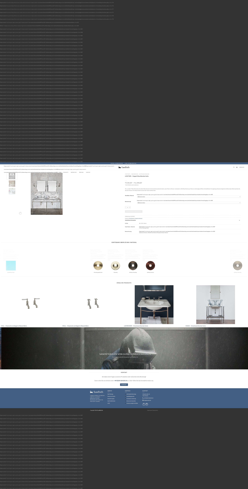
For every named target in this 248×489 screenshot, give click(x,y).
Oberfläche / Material (129, 195)
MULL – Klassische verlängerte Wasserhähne (75, 326)
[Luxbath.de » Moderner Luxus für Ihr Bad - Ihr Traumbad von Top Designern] (124, 167)
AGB (109, 403)
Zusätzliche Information (130, 220)
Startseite (127, 174)
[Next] (72, 194)
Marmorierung (128, 201)
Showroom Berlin (111, 396)
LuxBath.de (100, 410)
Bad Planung (110, 394)
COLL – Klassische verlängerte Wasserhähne (14, 326)
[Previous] (21, 194)
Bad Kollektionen (111, 401)
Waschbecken (134, 174)
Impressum (149, 410)
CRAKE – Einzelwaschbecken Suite (195, 326)
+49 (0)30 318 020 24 (119, 163)
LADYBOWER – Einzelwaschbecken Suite (136, 326)
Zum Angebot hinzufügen (133, 211)
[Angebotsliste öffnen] (237, 167)
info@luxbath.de (132, 163)
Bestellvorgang (111, 398)
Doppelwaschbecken (144, 174)
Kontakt (88, 172)
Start (60, 172)
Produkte (65, 172)
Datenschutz (155, 410)
